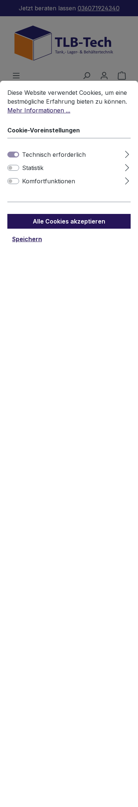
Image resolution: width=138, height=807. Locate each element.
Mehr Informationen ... (38, 110)
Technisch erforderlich (54, 154)
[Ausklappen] (127, 153)
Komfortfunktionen (48, 181)
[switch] (13, 168)
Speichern (27, 239)
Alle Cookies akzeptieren (69, 221)
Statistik (32, 168)
